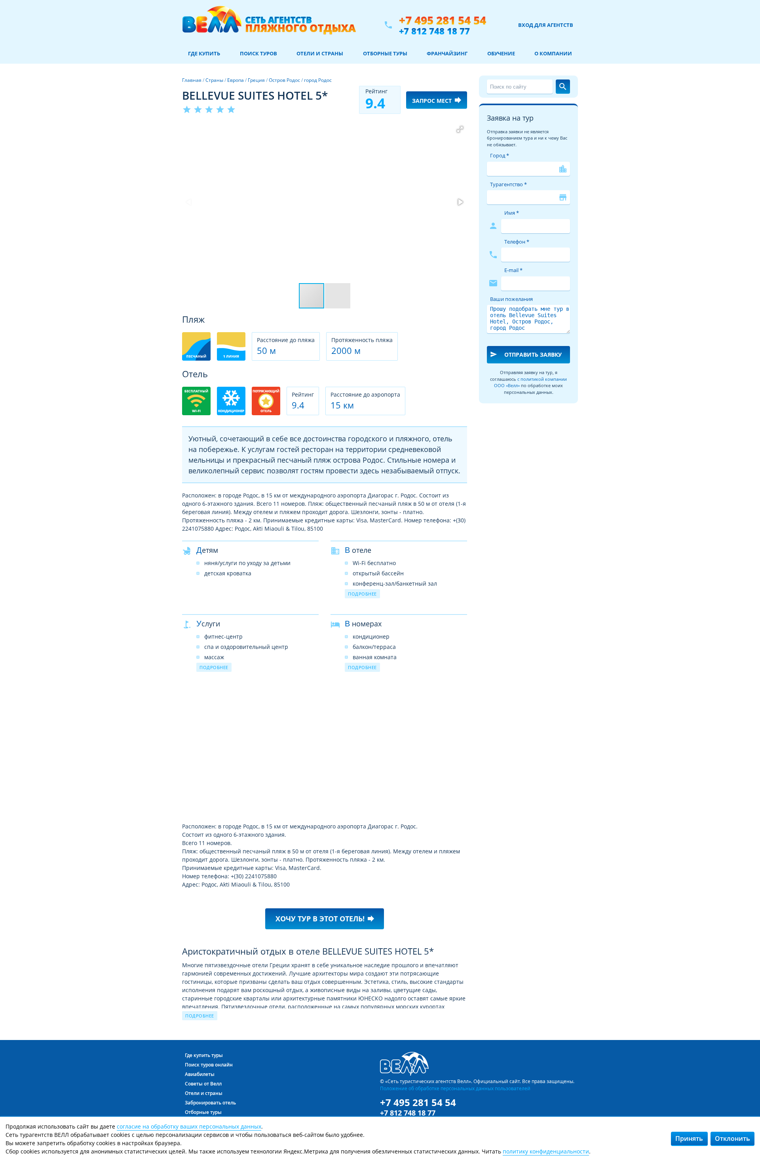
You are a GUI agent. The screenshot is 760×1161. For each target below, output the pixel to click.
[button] (460, 129)
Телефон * (516, 241)
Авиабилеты (200, 1074)
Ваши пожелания (511, 299)
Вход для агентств (545, 24)
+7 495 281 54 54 (442, 20)
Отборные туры (385, 53)
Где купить (204, 53)
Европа (235, 80)
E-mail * (513, 270)
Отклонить (732, 1138)
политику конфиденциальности (546, 1151)
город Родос (318, 80)
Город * (499, 155)
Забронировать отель (210, 1102)
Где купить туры (204, 1055)
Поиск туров (258, 53)
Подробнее (362, 594)
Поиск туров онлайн (209, 1064)
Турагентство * (508, 184)
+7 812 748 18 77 (434, 31)
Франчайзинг (447, 53)
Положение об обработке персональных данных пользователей (455, 1088)
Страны (214, 80)
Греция (256, 80)
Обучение (501, 53)
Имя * (511, 212)
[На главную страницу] (269, 25)
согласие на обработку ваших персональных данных (189, 1126)
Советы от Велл (203, 1083)
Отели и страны (319, 53)
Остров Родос (284, 80)
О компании (553, 53)
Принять (689, 1138)
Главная (191, 80)
